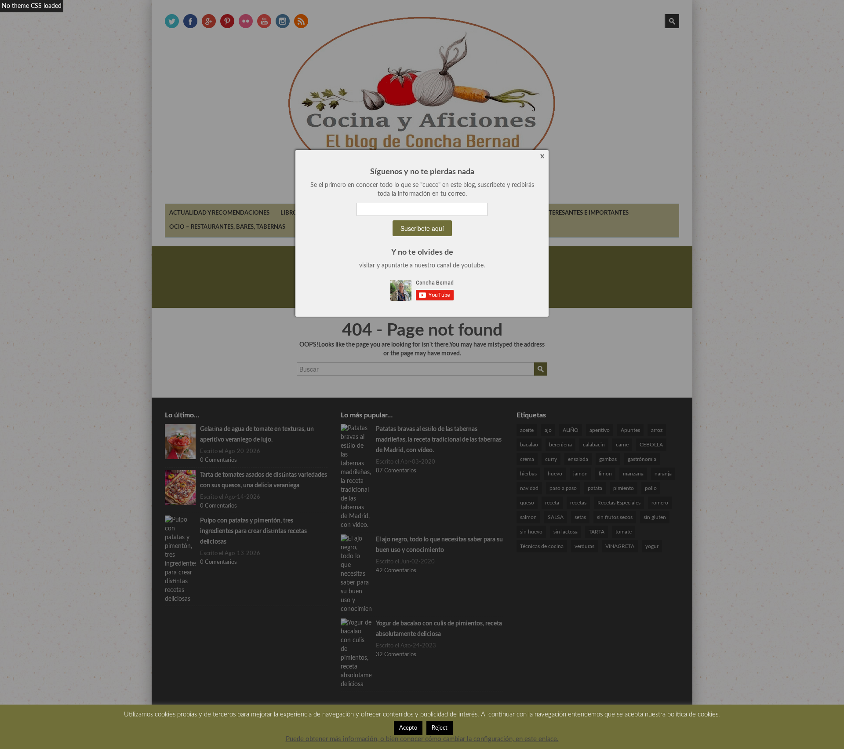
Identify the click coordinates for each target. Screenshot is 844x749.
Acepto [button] (408, 728)
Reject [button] (439, 728)
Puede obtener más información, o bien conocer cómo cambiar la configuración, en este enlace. (422, 739)
